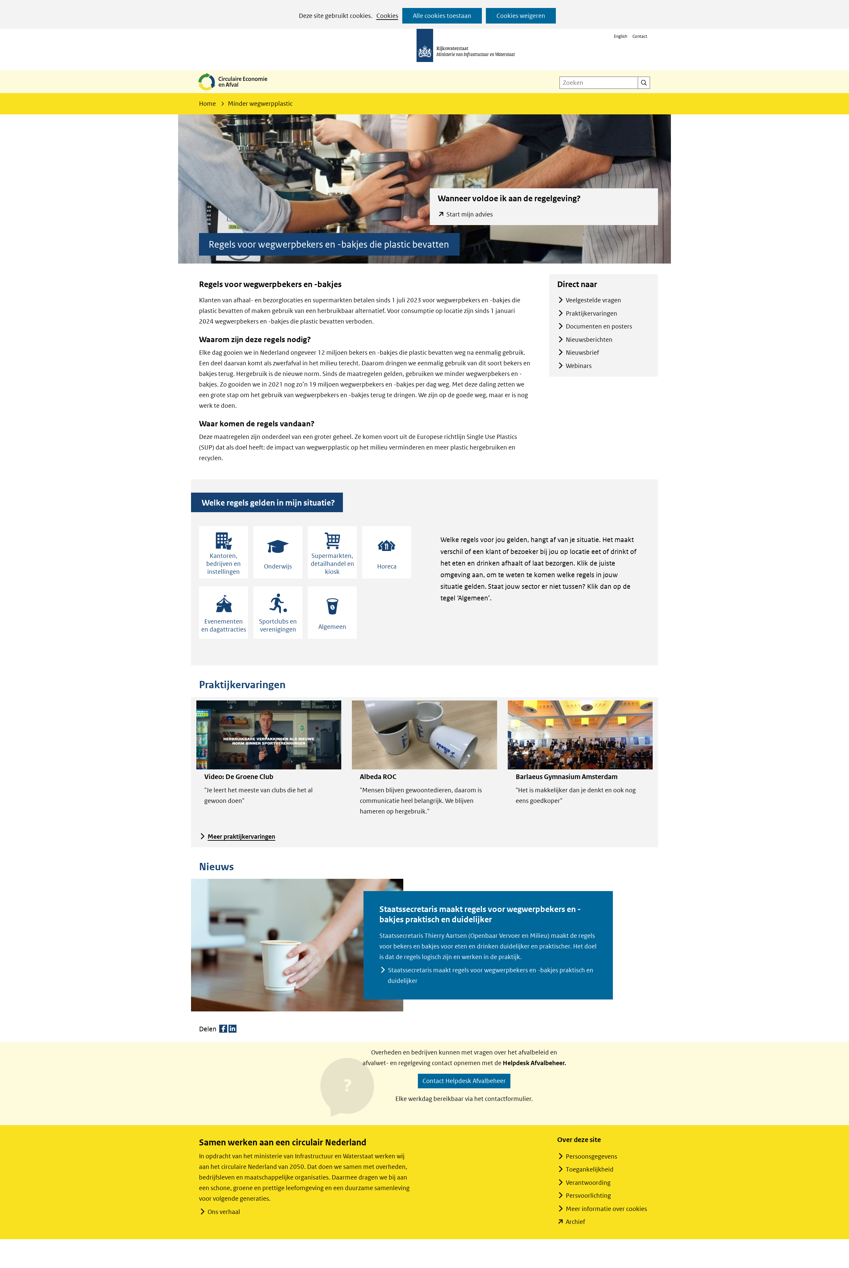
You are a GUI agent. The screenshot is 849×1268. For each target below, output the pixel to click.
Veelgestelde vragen (593, 300)
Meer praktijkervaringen (241, 836)
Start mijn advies (469, 215)
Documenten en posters (599, 326)
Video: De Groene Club (238, 777)
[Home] (238, 91)
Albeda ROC (378, 777)
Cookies (387, 16)
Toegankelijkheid (590, 1169)
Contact (639, 36)
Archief (575, 1222)
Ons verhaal (224, 1212)
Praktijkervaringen (591, 313)
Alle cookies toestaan (442, 16)
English (620, 36)
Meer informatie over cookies (606, 1209)
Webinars (579, 366)
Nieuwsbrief (582, 352)
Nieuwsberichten (589, 339)
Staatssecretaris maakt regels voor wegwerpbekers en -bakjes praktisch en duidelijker (490, 975)
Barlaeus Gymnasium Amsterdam (567, 777)
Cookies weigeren (520, 16)
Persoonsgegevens (591, 1156)
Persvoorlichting (588, 1195)
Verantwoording (588, 1182)
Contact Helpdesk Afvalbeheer (464, 1081)
